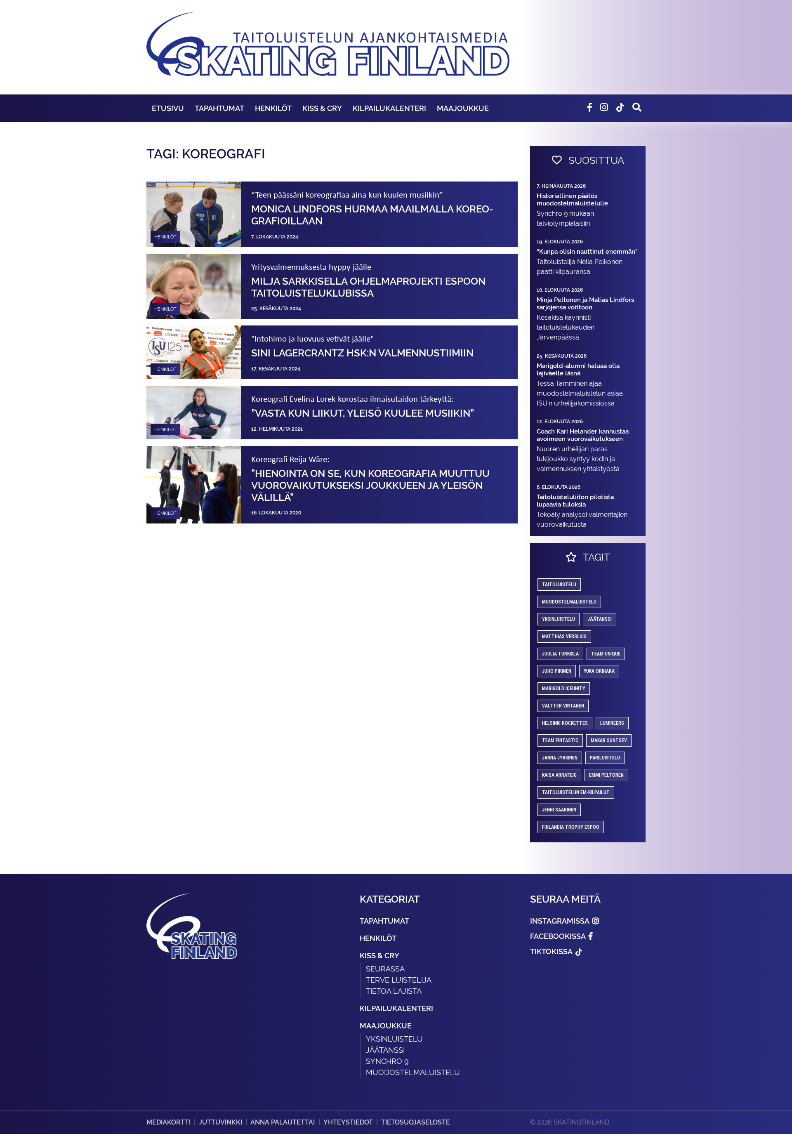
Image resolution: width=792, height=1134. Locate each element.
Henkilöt (273, 108)
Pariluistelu (605, 758)
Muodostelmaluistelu (569, 602)
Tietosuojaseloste (415, 1122)
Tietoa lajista (394, 991)
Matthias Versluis (564, 636)
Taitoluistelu (559, 584)
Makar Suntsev (609, 740)
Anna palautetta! (282, 1122)
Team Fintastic (560, 740)
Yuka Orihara (599, 671)
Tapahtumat (219, 108)
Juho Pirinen (556, 671)
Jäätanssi (599, 619)
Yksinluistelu (394, 1039)
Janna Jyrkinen (560, 758)
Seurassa (385, 968)
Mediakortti (168, 1122)
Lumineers (612, 723)
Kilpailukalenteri (389, 108)
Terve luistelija (398, 980)
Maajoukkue (463, 108)
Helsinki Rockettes (565, 723)
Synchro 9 (387, 1061)
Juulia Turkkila (560, 654)
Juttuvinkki (220, 1122)
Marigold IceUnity (563, 688)
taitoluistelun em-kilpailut (576, 792)
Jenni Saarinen (559, 810)
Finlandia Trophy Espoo (570, 827)
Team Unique (605, 654)
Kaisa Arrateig (559, 775)
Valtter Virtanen (563, 706)
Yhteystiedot (348, 1122)
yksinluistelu (558, 619)
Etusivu (168, 108)
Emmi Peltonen (606, 775)
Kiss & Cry (322, 108)
